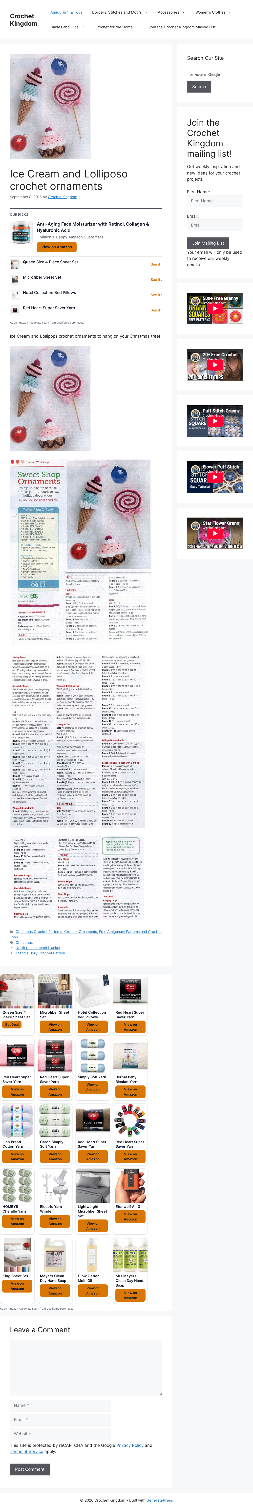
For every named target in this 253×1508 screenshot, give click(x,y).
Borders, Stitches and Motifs (117, 12)
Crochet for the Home (114, 27)
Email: (193, 216)
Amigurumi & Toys (66, 12)
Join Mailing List (208, 243)
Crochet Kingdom (23, 19)
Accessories (168, 12)
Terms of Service (26, 1451)
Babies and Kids (64, 27)
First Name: (198, 191)
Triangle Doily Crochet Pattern (40, 953)
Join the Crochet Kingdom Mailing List (182, 27)
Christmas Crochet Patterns (39, 931)
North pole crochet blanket (38, 948)
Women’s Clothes (210, 12)
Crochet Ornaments (80, 931)
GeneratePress (160, 1500)
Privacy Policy (130, 1445)
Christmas (24, 942)
